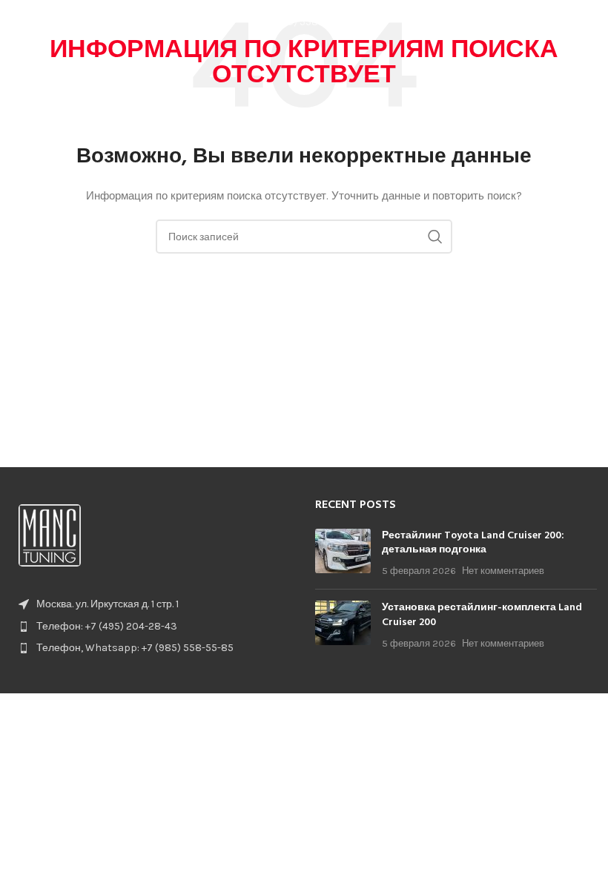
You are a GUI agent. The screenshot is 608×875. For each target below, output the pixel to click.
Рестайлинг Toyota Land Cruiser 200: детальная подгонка (473, 543)
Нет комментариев (503, 570)
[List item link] (152, 626)
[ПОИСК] (435, 236)
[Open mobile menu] (589, 22)
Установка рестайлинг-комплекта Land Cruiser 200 (482, 615)
